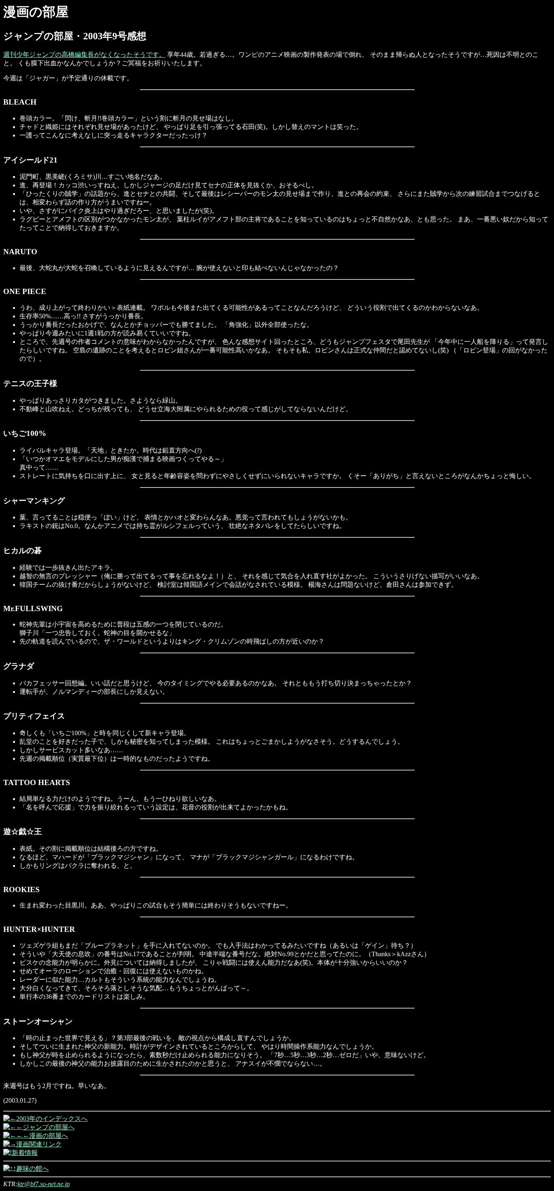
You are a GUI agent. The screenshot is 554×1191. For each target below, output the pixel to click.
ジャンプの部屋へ (49, 1127)
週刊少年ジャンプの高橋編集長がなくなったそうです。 (84, 54)
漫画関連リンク (39, 1144)
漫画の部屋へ (48, 1135)
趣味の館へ (32, 1168)
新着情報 (25, 1152)
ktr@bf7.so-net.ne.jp (43, 1183)
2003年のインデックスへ (52, 1118)
